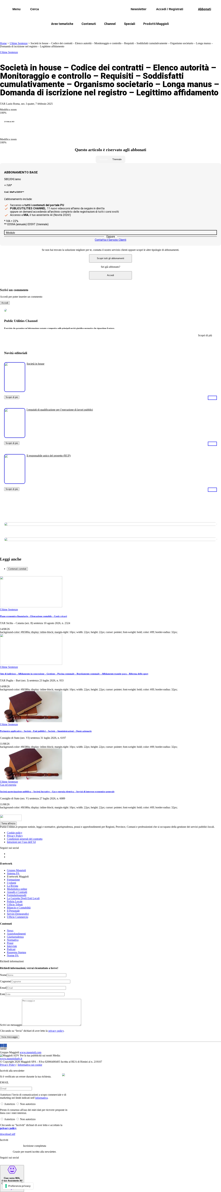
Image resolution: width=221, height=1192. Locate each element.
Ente (2, 994)
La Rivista (12, 885)
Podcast (11, 949)
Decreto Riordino (59, 32)
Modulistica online (17, 888)
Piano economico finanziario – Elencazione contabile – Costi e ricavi (33, 616)
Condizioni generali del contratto (24, 838)
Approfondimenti (16, 933)
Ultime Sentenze (19, 43)
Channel (110, 24)
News (10, 930)
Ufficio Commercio (17, 916)
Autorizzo (9, 1104)
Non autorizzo (28, 1104)
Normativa (12, 939)
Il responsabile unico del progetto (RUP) (49, 455)
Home (3, 43)
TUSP (36, 32)
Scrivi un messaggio (11, 1024)
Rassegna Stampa (16, 952)
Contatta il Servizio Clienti (110, 239)
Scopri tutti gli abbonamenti (110, 258)
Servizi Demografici (18, 913)
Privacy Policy (15, 835)
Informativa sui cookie (30, 1064)
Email (3, 987)
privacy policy (56, 1030)
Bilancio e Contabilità (19, 907)
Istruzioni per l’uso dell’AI (21, 841)
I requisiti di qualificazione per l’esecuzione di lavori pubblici (60, 409)
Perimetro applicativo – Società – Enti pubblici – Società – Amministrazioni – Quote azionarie (46, 731)
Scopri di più (12, 397)
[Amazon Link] (212, 397)
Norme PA (13, 955)
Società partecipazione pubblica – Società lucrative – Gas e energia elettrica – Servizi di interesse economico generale (57, 791)
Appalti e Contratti (17, 892)
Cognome (5, 981)
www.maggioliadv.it (11, 1058)
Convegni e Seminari (195, 32)
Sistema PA (13, 873)
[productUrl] (14, 390)
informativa (41, 1097)
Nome (3, 974)
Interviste (12, 946)
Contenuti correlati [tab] (17, 569)
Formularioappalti (16, 895)
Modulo (10, 232)
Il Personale (13, 910)
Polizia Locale (14, 901)
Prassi (10, 943)
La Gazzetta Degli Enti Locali (23, 898)
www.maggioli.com (30, 1052)
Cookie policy (14, 832)
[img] (63, 1074)
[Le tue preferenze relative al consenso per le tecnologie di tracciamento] (18, 1186)
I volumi (11, 882)
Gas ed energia (145, 32)
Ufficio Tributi (15, 904)
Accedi (110, 275)
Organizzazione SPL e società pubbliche (103, 32)
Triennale (117, 159)
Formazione (13, 879)
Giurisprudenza (15, 936)
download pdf (7, 1134)
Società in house (35, 363)
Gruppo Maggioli (16, 870)
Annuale (103, 159)
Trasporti (168, 32)
